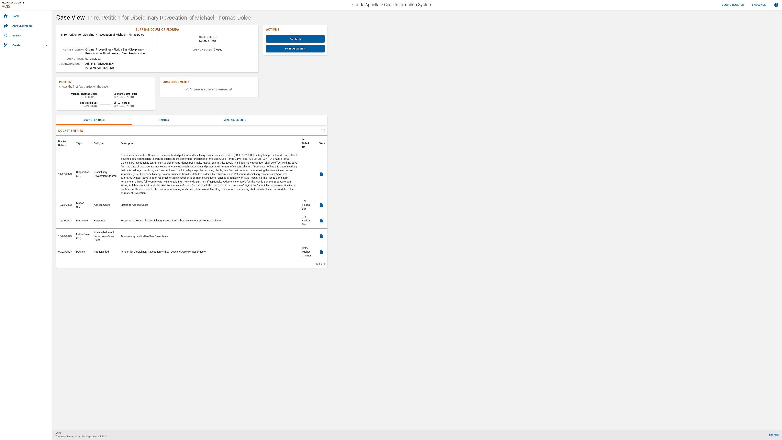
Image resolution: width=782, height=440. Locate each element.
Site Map (774, 434)
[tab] (94, 120)
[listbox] (26, 31)
